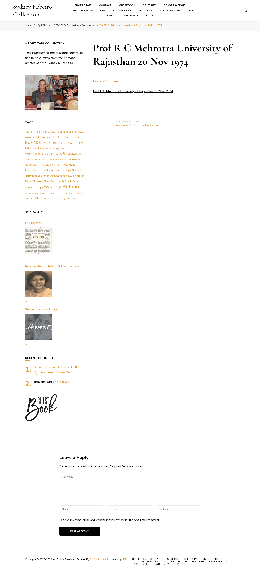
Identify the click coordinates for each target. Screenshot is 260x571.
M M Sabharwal (64, 159)
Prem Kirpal (57, 165)
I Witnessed (33, 223)
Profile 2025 (83, 5)
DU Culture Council (68, 137)
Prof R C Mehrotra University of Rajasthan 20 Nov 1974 (133, 91)
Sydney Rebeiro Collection (32, 10)
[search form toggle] (245, 10)
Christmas (65, 131)
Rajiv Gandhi (73, 170)
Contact (105, 5)
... (26, 257)
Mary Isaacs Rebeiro (48, 159)
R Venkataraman (57, 176)
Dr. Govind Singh (99, 559)
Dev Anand (39, 137)
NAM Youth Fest (44, 165)
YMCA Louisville (51, 198)
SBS (190, 10)
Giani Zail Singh (50, 143)
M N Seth (76, 159)
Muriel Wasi (30, 165)
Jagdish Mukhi (48, 148)
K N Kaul (55, 154)
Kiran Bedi (45, 154)
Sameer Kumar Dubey (50, 367)
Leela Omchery (31, 159)
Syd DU (111, 15)
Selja (70, 176)
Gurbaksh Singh (66, 143)
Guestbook (127, 5)
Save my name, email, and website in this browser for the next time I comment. (111, 520)
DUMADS (33, 142)
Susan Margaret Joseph (42, 309)
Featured (145, 10)
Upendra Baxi (48, 193)
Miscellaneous (170, 10)
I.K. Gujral (79, 143)
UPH (124, 559)
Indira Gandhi (33, 148)
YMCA (149, 15)
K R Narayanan (70, 154)
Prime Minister (57, 170)
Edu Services (122, 10)
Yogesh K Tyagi (69, 198)
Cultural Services (80, 10)
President (69, 165)
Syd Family (131, 15)
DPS (102, 10)
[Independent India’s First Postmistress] (38, 284)
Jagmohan (59, 148)
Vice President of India (65, 193)
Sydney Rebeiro (62, 186)
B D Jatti (40, 132)
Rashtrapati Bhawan (35, 176)
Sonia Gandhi (65, 181)
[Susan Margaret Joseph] (38, 327)
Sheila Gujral (50, 181)
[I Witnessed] (38, 240)
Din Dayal (51, 137)
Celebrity (149, 5)
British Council (52, 132)
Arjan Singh (30, 132)
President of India (37, 170)
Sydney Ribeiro (33, 193)
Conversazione (174, 5)
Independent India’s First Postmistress (52, 266)
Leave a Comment (106, 81)
